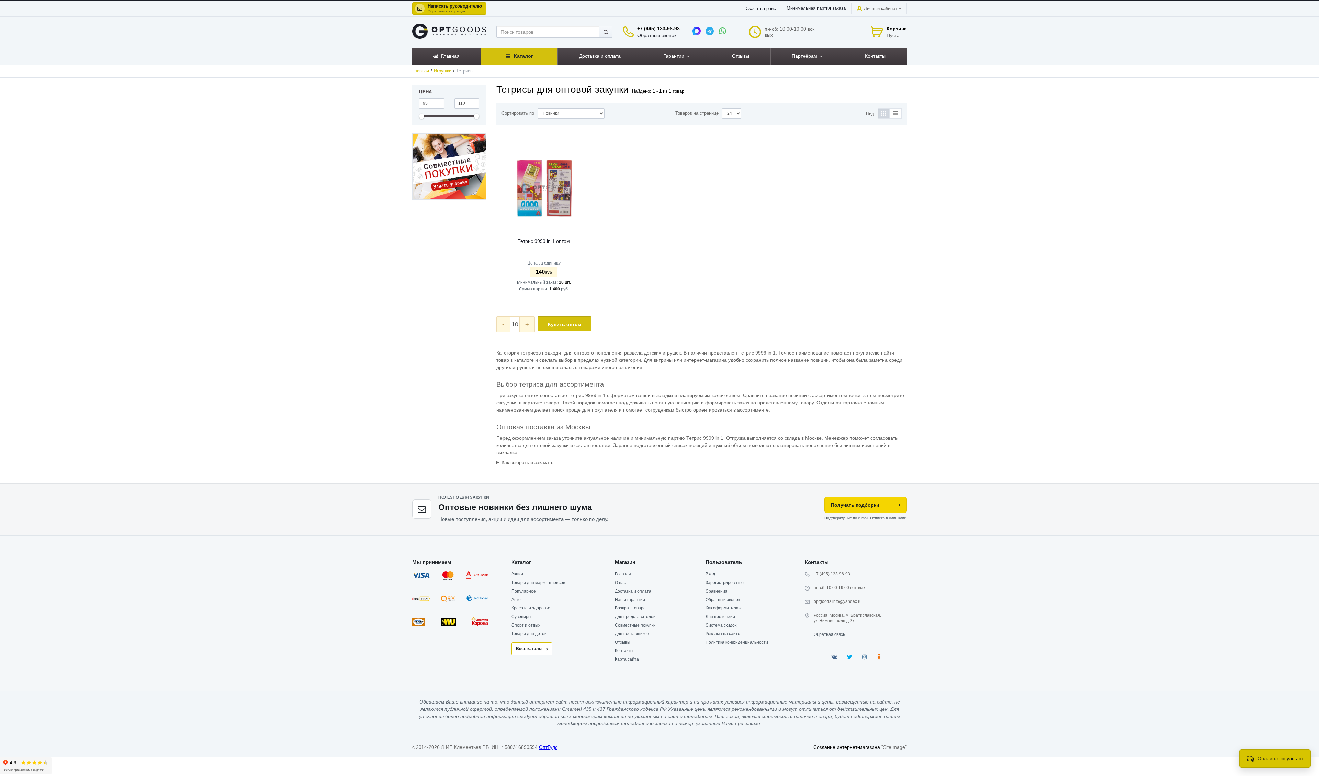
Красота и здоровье (530, 608)
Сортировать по (517, 113)
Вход (710, 574)
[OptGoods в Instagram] (864, 657)
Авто (516, 599)
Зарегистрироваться (726, 582)
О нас (620, 582)
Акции (517, 574)
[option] (449, 166)
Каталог (521, 562)
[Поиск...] (605, 32)
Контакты (624, 650)
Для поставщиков (632, 633)
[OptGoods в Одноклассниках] (879, 657)
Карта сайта (627, 659)
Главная (420, 71)
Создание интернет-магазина (846, 747)
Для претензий (720, 616)
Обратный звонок (656, 35)
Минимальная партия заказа (816, 8)
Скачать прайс (761, 8)
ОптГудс (548, 747)
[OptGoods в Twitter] (849, 657)
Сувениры (521, 616)
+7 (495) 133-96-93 (658, 28)
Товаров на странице (697, 113)
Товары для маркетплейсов (538, 582)
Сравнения (717, 591)
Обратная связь (829, 634)
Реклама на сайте (723, 633)
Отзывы (622, 642)
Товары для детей (529, 633)
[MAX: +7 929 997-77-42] (696, 30)
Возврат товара (630, 608)
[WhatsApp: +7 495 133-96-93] (722, 30)
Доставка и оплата (633, 591)
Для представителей (635, 616)
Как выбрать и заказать (527, 462)
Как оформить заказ (725, 608)
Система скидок (721, 625)
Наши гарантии (630, 599)
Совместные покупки (635, 625)
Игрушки (442, 71)
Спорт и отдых (525, 625)
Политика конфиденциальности (737, 642)
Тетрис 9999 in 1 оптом (544, 241)
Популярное (523, 591)
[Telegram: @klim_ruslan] (709, 30)
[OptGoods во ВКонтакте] (834, 657)
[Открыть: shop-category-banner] (449, 166)
